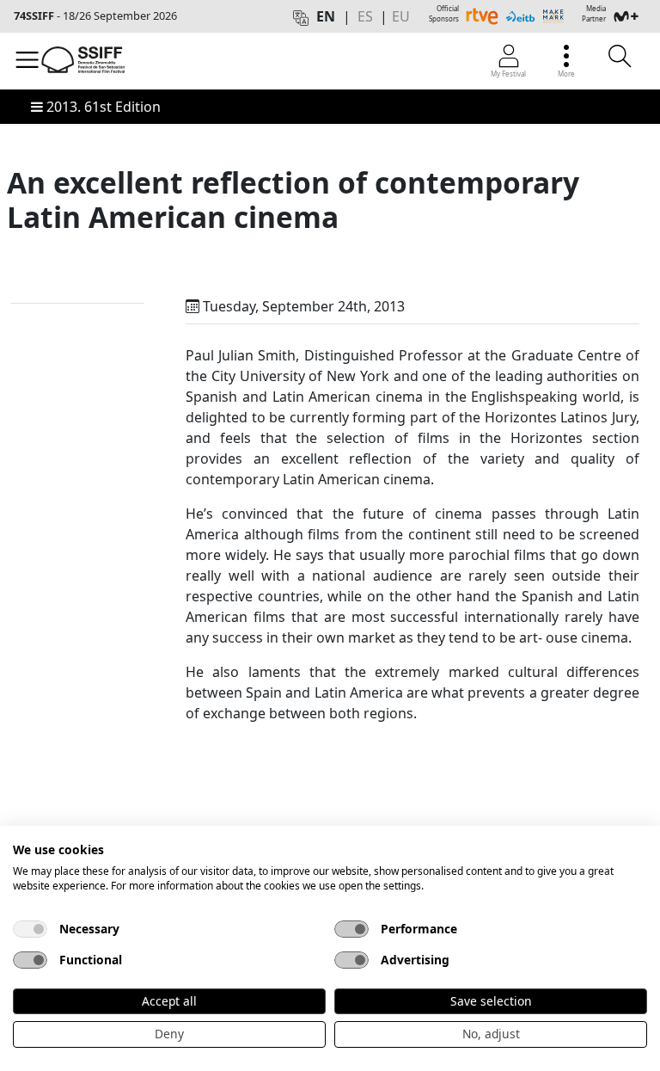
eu (401, 16)
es (365, 16)
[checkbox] (30, 929)
